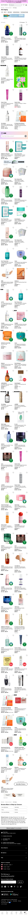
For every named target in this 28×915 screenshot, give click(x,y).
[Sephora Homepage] (4, 5)
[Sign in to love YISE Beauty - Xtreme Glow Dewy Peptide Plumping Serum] (27, 594)
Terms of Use (9, 900)
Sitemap (19, 900)
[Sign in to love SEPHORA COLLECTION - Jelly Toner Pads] (13, 330)
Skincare (2, 7)
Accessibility (15, 900)
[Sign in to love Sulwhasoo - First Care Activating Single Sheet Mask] (27, 268)
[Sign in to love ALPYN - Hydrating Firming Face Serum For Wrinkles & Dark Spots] (13, 635)
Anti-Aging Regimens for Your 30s (13, 821)
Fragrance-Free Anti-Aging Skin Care (8, 824)
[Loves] (23, 5)
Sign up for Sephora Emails (7, 879)
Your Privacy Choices (5, 902)
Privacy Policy (3, 900)
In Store (10, 12)
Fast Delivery (17, 12)
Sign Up (20, 882)
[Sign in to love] (13, 44)
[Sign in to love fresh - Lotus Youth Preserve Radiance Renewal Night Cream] (13, 594)
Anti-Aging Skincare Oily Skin (19, 818)
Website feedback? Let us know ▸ (14, 828)
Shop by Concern (8, 7)
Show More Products (20, 784)
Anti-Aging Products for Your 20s (15, 817)
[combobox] (15, 5)
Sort (4, 12)
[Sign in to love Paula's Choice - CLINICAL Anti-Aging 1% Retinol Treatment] (27, 90)
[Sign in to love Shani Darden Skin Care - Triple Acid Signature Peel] (13, 735)
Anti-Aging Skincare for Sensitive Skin (18, 822)
